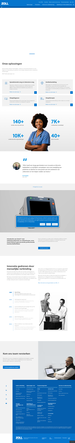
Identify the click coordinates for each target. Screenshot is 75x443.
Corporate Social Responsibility (19, 394)
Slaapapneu (50, 410)
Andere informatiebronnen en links (31, 409)
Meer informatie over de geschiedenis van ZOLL (48, 282)
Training (28, 412)
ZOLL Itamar (18, 420)
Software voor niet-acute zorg (41, 418)
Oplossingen (30, 4)
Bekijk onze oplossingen (46, 46)
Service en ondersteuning (48, 4)
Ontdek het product (44, 248)
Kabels (49, 417)
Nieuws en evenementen (20, 398)
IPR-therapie (39, 395)
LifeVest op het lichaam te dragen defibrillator (20, 422)
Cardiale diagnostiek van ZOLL (20, 414)
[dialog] (37, 221)
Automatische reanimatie (41, 393)
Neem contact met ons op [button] (54, 2)
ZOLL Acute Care (19, 409)
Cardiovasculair (51, 408)
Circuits (49, 419)
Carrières (46, 2)
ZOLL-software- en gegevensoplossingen (20, 417)
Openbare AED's (30, 400)
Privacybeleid (65, 437)
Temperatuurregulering (52, 398)
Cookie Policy (69, 438)
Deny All (48, 224)
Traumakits (39, 400)
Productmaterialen (65, 2)
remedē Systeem (19, 411)
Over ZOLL (18, 389)
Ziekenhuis (28, 394)
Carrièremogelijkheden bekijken (11, 367)
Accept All (42, 224)
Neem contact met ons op (20, 396)
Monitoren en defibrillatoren (39, 398)
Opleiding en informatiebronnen (64, 4)
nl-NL (72, 2)
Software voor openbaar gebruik (41, 421)
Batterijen (50, 415)
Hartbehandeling (51, 406)
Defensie (28, 396)
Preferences (55, 224)
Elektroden (50, 421)
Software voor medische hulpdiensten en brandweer (41, 409)
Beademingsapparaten (41, 402)
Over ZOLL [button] (41, 2)
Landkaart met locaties (44, 438)
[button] (71, 2)
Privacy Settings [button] (72, 441)
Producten (37, 4)
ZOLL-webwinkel (62, 395)
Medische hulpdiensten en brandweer (31, 392)
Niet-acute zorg (29, 398)
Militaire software (40, 415)
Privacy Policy (31, 221)
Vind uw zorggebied (59, 46)
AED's (38, 391)
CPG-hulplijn (50, 438)
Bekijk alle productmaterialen (30, 415)
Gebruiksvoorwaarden (57, 437)
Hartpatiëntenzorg (30, 389)
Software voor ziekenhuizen (39, 413)
